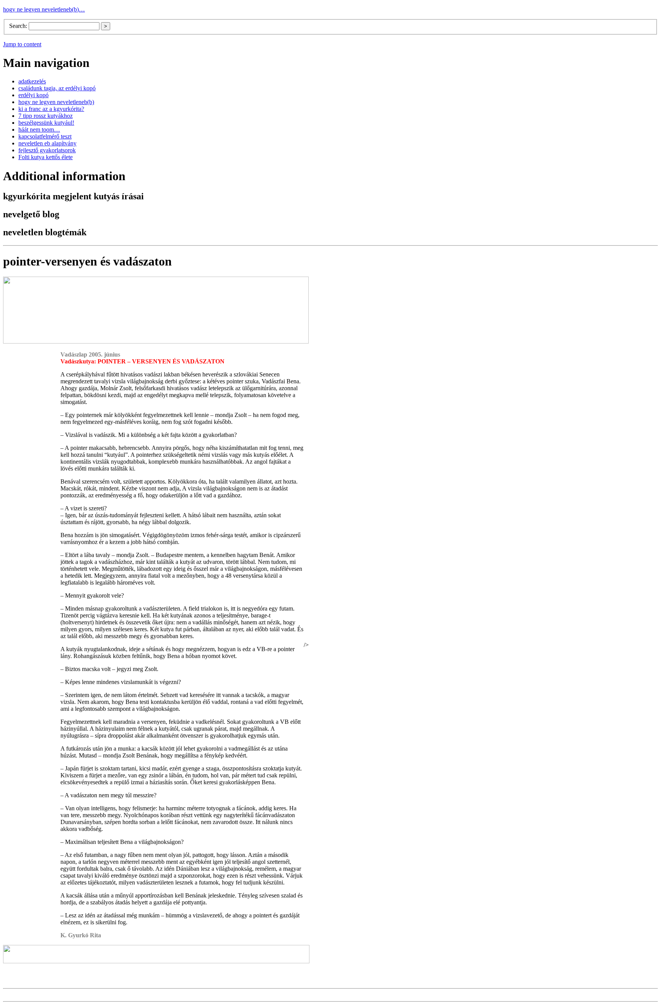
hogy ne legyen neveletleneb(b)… (44, 9)
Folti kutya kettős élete (45, 157)
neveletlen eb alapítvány (47, 143)
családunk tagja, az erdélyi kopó (57, 88)
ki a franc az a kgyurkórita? (51, 109)
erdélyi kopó (33, 95)
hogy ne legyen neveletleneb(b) (56, 102)
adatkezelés (32, 81)
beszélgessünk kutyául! (46, 122)
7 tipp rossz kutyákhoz (45, 115)
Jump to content (22, 44)
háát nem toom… (39, 129)
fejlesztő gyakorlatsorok (47, 150)
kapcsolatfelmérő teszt (45, 136)
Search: (19, 26)
